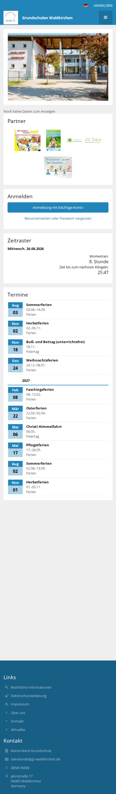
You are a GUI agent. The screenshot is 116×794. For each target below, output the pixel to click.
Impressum (20, 704)
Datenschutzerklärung (28, 695)
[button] (86, 5)
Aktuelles (18, 729)
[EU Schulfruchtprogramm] (53, 140)
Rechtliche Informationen (31, 687)
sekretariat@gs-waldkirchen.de (35, 759)
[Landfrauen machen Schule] (83, 141)
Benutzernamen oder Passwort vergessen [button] (58, 218)
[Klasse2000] (27, 140)
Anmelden (103, 5)
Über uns (18, 712)
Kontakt (17, 721)
